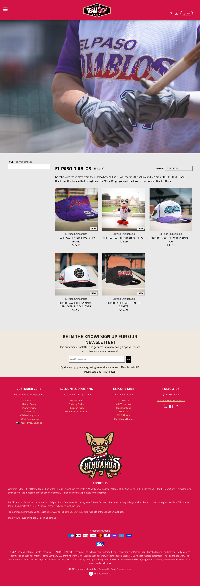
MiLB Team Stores (123, 419)
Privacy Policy (29, 408)
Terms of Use (29, 411)
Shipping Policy (76, 408)
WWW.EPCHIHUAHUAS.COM (171, 400)
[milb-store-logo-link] (100, 546)
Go (128, 359)
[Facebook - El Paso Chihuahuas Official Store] (171, 406)
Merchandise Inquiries (76, 411)
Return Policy (29, 404)
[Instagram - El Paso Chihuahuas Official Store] (176, 406)
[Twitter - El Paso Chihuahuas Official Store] (165, 406)
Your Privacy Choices (31, 423)
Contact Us (29, 400)
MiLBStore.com (124, 404)
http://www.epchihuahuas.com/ (62, 512)
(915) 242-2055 (37, 506)
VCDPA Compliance (29, 415)
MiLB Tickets (123, 415)
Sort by (160, 168)
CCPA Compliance (29, 419)
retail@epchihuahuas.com (67, 506)
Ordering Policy (76, 404)
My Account (76, 400)
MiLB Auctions (123, 408)
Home (10, 162)
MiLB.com (123, 400)
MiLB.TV (123, 411)
